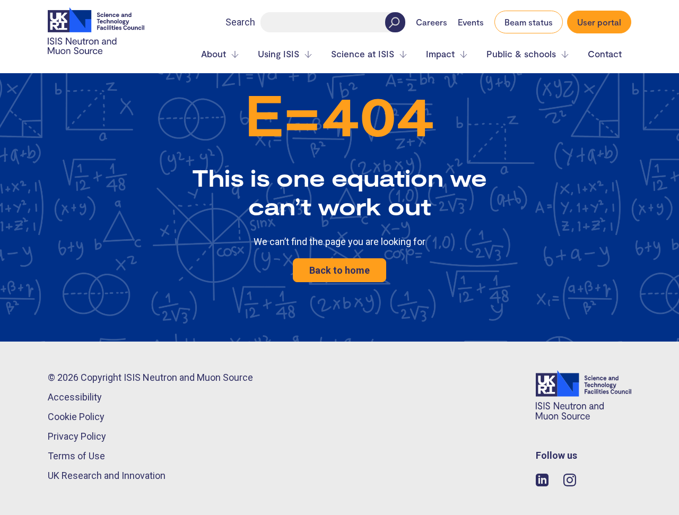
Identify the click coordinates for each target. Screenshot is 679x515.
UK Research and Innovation (107, 475)
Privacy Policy (77, 436)
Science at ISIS (362, 53)
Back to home (339, 270)
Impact (440, 53)
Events (471, 22)
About (213, 53)
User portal (599, 22)
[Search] (395, 22)
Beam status (528, 22)
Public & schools (521, 53)
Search (240, 22)
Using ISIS (278, 53)
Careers (431, 22)
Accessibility (75, 397)
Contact (605, 53)
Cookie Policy (76, 416)
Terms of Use (76, 455)
